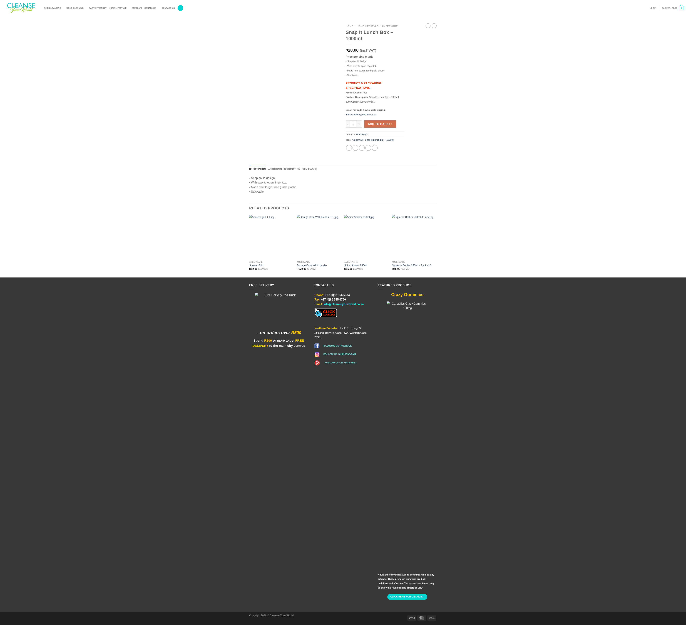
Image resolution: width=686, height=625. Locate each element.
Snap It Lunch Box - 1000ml (379, 139)
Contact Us (168, 8)
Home (349, 26)
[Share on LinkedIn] (375, 148)
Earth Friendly (97, 8)
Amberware (390, 26)
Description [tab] (257, 169)
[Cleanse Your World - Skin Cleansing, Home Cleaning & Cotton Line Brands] (20, 8)
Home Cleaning (75, 8)
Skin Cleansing (52, 8)
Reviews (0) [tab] (309, 169)
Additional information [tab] (284, 169)
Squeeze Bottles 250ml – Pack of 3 (411, 265)
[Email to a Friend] (362, 148)
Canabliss (150, 8)
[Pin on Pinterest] (368, 148)
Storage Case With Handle (312, 265)
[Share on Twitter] (355, 148)
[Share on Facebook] (349, 148)
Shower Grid (256, 265)
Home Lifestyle (117, 8)
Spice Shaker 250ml (355, 265)
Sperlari (137, 8)
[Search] (180, 8)
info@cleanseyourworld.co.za (361, 114)
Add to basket (380, 124)
